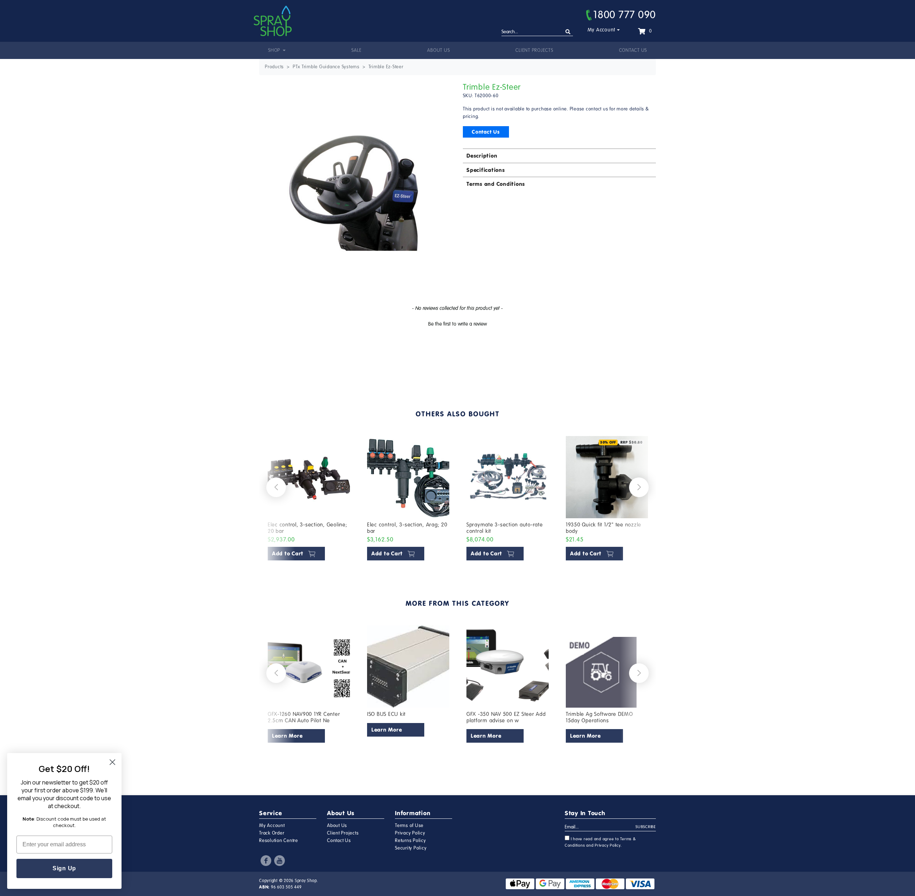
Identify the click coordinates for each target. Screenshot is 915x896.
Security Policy (410, 848)
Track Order (271, 833)
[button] (457, 323)
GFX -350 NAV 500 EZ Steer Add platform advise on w (506, 717)
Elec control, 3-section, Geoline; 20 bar (307, 527)
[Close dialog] (112, 762)
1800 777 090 (624, 14)
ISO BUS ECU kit (386, 714)
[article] (308, 499)
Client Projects (534, 50)
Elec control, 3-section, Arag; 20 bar (407, 527)
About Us (438, 50)
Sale (356, 50)
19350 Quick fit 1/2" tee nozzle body (603, 527)
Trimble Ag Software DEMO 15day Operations (599, 717)
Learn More (287, 735)
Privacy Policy (410, 833)
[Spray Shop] (273, 21)
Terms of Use (409, 825)
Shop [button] (275, 50)
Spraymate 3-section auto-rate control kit (504, 527)
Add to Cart (288, 553)
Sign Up (64, 868)
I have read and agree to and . (600, 842)
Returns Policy (410, 840)
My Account (602, 30)
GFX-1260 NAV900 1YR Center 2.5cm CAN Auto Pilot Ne (304, 717)
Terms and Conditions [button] (495, 183)
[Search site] (568, 32)
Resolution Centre (278, 840)
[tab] (559, 155)
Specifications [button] (485, 170)
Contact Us (633, 50)
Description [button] (481, 155)
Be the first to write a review (457, 324)
